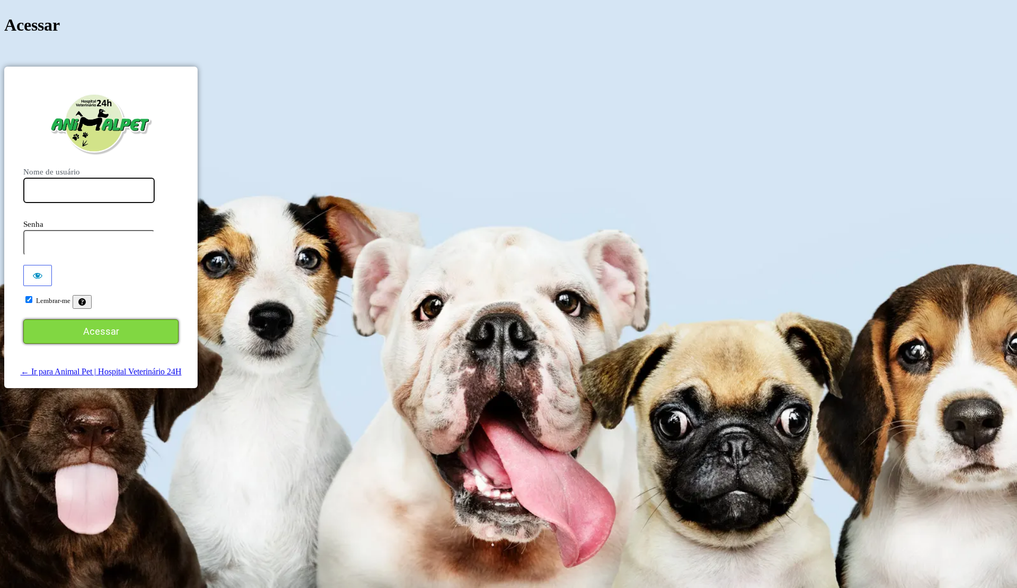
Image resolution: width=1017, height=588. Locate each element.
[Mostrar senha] (37, 275)
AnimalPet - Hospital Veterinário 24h (101, 124)
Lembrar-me (53, 301)
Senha (33, 224)
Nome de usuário (51, 172)
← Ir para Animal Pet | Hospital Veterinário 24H (101, 371)
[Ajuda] (82, 302)
